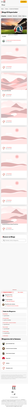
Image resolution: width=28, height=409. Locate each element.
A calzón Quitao (7, 333)
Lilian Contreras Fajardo (10, 353)
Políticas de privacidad (11, 400)
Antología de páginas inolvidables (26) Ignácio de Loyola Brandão (13, 90)
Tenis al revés (5, 327)
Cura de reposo (8, 299)
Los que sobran (6, 318)
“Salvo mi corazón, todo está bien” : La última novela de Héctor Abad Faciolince (12, 223)
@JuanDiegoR (6, 328)
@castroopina (6, 315)
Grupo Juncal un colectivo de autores (14, 40)
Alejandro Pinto (8, 295)
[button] (26, 16)
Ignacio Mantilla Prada (10, 343)
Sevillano (7, 363)
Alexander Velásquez (11, 301)
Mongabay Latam (9, 368)
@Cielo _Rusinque (7, 320)
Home (2, 8)
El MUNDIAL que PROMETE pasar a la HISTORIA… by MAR (13, 35)
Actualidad (9, 16)
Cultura (6, 8)
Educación (15, 16)
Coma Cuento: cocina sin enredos (9, 322)
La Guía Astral (5, 335)
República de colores (10, 304)
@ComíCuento (7, 324)
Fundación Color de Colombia (12, 305)
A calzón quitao (6, 331)
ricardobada (9, 66)
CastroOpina (5, 314)
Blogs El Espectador (10, 12)
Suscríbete (23, 1)
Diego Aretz (8, 358)
